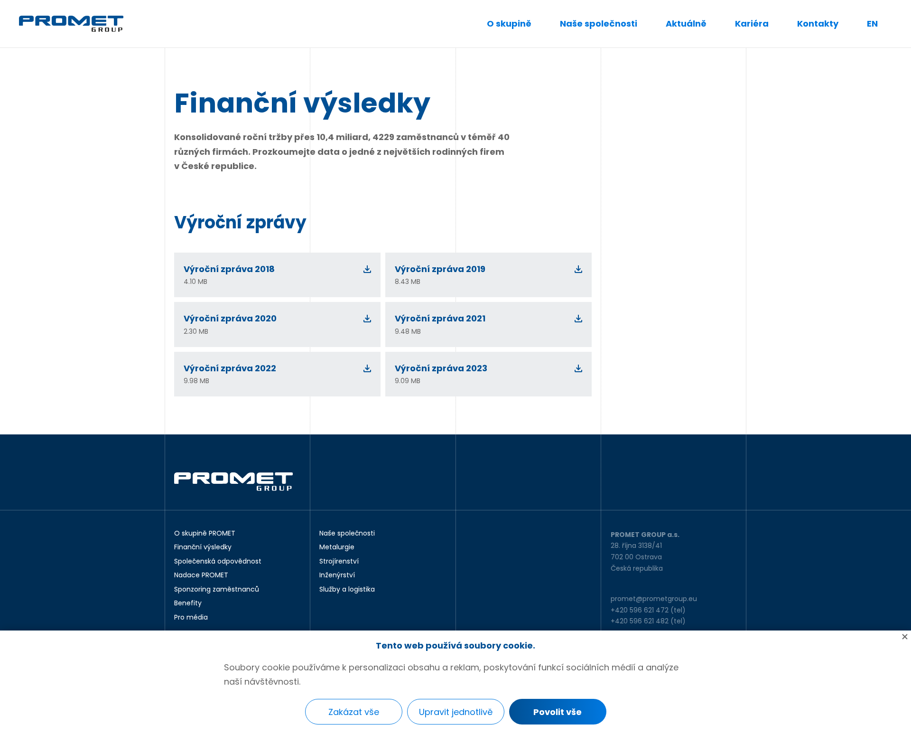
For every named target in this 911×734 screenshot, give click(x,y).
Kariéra (752, 23)
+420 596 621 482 (640, 621)
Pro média (191, 617)
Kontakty (817, 23)
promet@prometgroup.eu (654, 598)
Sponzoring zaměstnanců (216, 589)
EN (872, 23)
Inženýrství (337, 575)
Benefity (188, 603)
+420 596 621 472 (640, 610)
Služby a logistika (347, 589)
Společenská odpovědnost (217, 561)
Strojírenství (339, 561)
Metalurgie (336, 547)
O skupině (509, 23)
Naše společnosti (598, 23)
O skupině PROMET (204, 533)
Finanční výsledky (203, 547)
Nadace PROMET (201, 575)
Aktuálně (686, 23)
